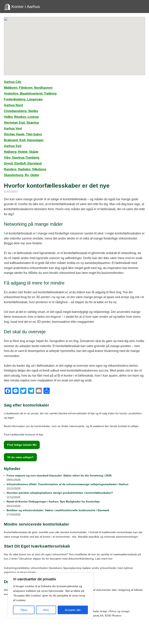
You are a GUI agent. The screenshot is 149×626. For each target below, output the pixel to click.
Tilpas (23, 609)
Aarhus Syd (12, 146)
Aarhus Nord (13, 105)
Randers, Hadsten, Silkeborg (25, 169)
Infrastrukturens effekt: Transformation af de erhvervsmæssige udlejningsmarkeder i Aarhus (67, 484)
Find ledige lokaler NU (21, 444)
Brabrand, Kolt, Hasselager (24, 140)
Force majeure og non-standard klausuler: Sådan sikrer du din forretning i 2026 (59, 475)
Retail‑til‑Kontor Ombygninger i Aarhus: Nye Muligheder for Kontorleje (53, 501)
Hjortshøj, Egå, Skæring (21, 122)
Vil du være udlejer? (20, 457)
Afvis (46, 609)
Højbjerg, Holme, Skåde (21, 151)
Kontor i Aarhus (25, 6)
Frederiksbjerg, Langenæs (23, 99)
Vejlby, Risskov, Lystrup (21, 116)
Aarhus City (12, 82)
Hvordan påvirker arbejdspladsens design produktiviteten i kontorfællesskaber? (60, 492)
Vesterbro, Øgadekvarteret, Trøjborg (30, 93)
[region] (50, 595)
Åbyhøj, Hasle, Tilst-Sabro (23, 134)
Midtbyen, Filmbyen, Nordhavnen (28, 87)
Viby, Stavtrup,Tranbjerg (21, 157)
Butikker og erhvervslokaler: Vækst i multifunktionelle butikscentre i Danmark (58, 510)
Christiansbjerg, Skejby (21, 111)
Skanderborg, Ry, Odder (21, 175)
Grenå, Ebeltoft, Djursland (23, 163)
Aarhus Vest (13, 128)
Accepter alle (73, 609)
